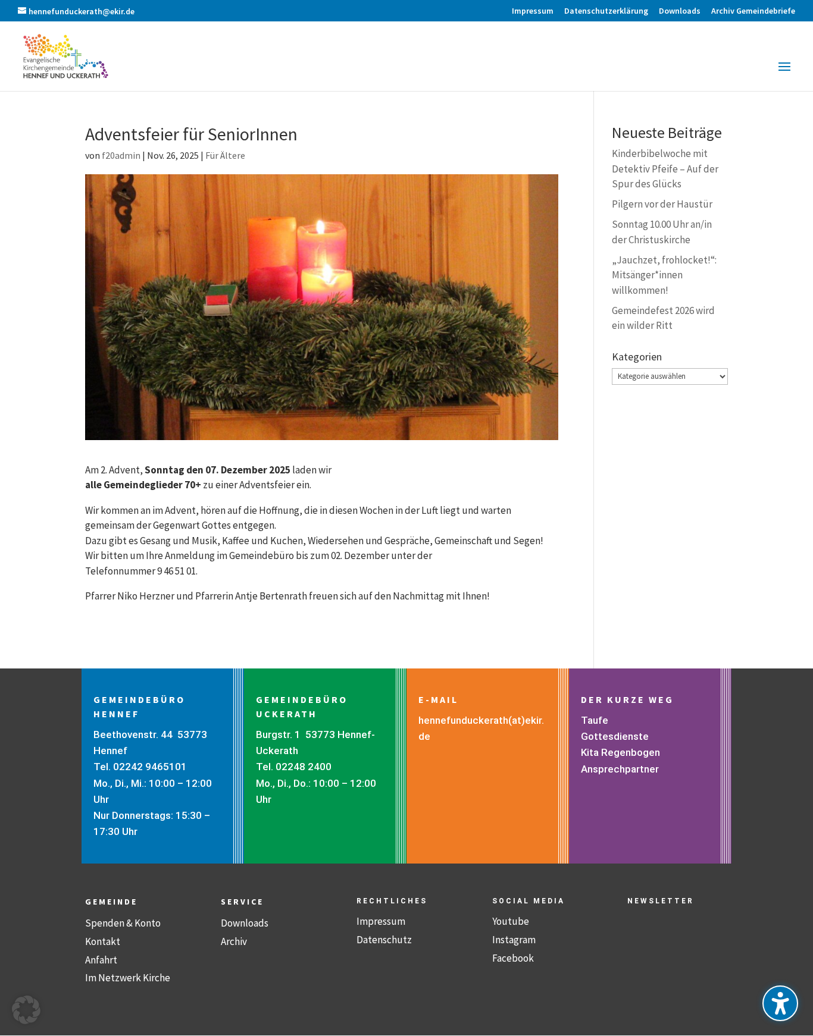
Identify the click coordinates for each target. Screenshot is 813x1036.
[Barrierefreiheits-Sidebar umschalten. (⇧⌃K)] (780, 1003)
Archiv (234, 941)
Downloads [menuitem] (680, 11)
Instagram (514, 939)
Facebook (513, 958)
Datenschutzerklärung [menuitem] (606, 11)
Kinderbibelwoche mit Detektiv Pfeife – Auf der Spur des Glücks (665, 168)
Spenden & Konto (123, 923)
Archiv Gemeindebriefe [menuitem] (753, 11)
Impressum (381, 921)
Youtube (510, 921)
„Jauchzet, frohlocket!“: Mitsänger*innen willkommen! (664, 275)
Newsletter (660, 901)
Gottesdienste (615, 736)
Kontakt (102, 941)
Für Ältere (225, 155)
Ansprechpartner (620, 769)
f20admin (121, 155)
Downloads (244, 923)
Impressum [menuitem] (533, 11)
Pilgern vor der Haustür (662, 204)
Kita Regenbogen (620, 752)
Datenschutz (384, 939)
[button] (784, 74)
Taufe (594, 720)
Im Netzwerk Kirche (127, 977)
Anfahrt (101, 959)
